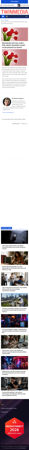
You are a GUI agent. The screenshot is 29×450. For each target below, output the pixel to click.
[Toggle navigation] (6, 16)
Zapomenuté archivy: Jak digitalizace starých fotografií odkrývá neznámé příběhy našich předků (14, 352)
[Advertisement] (14, 143)
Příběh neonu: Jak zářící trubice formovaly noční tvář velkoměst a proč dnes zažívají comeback (14, 373)
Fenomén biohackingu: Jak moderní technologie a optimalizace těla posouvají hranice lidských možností (13, 394)
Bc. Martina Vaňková (17, 98)
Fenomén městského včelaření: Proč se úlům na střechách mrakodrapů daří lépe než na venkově (14, 310)
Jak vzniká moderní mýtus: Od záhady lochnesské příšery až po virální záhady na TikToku (13, 247)
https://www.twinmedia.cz (8, 112)
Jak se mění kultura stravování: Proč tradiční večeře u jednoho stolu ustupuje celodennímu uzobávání (14, 289)
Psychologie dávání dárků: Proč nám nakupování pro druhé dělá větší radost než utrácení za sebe (14, 268)
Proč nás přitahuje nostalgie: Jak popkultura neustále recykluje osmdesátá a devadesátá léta (14, 331)
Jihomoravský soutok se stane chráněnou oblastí (14, 119)
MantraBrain (23, 448)
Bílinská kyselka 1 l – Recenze (19, 123)
